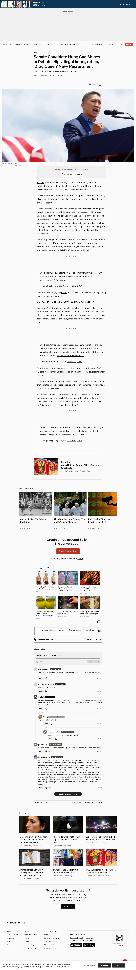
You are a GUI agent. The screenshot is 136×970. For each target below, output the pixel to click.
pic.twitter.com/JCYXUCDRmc (70, 435)
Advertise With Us (31, 935)
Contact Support (30, 945)
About (27, 931)
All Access (27, 44)
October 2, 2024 (74, 286)
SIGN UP (128, 44)
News (5, 44)
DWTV (47, 44)
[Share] (99, 84)
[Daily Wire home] (68, 44)
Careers (27, 941)
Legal (46, 935)
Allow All (118, 965)
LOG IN (120, 44)
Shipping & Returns (50, 941)
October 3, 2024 (74, 441)
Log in (80, 558)
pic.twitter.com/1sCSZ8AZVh (70, 355)
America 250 (37, 44)
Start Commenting (68, 551)
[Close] (133, 965)
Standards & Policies (51, 945)
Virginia (40, 182)
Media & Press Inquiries (52, 938)
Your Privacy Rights (51, 931)
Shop (8, 941)
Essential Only (104, 965)
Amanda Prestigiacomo (42, 75)
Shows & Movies (15, 44)
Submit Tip (68, 906)
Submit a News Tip (50, 948)
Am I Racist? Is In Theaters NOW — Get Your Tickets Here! (65, 302)
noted (64, 292)
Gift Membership (30, 948)
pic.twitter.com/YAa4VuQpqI (53, 280)
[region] (68, 965)
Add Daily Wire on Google (73, 174)
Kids (8, 945)
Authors (27, 938)
